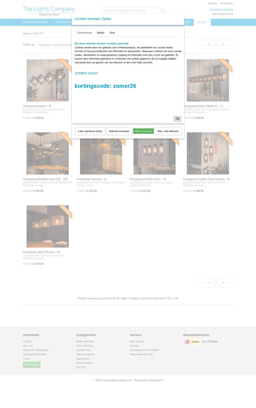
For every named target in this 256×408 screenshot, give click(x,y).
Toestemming (84, 32)
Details (100, 32)
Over (112, 32)
